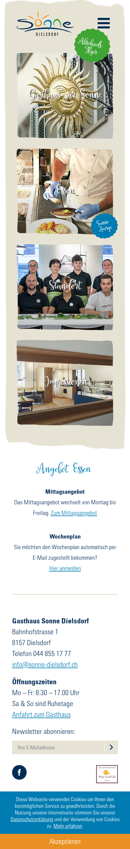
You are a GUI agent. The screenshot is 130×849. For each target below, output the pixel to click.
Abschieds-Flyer (92, 47)
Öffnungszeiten (65, 288)
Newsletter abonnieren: (43, 731)
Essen (65, 160)
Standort (65, 261)
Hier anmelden (65, 568)
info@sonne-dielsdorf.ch (45, 664)
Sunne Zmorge (65, 198)
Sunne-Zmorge (104, 225)
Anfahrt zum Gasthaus (41, 714)
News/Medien (65, 119)
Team (65, 96)
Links (65, 310)
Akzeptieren (65, 841)
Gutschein (65, 220)
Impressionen (65, 380)
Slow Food (65, 108)
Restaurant (65, 209)
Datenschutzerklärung (32, 819)
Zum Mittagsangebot (74, 512)
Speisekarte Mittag (65, 187)
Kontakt (65, 277)
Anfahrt (65, 299)
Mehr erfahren (68, 826)
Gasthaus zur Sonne (65, 70)
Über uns (65, 85)
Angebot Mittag (65, 175)
